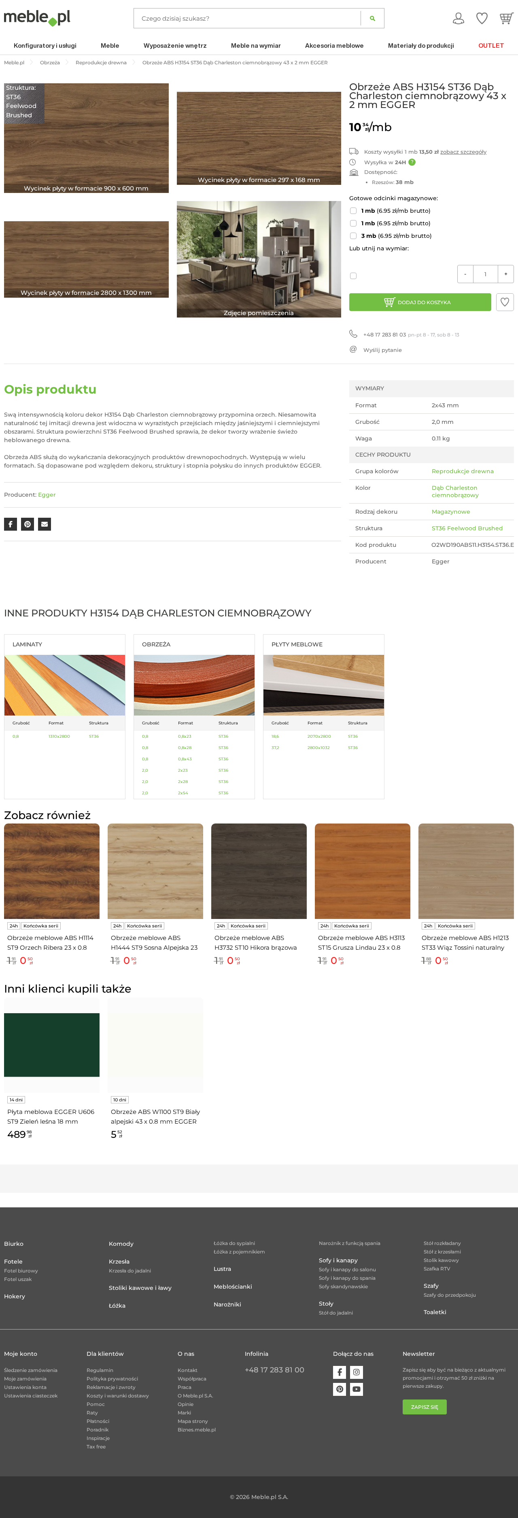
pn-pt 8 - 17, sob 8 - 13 (411, 334)
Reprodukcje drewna (463, 471)
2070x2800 (319, 736)
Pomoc (96, 1404)
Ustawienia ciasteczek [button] (30, 1396)
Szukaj (372, 18)
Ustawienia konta (25, 1387)
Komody (121, 1243)
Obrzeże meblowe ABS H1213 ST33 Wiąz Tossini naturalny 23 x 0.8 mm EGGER (465, 943)
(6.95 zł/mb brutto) (396, 210)
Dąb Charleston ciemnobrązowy (455, 491)
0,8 (16, 736)
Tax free (96, 1447)
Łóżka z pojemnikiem (239, 1252)
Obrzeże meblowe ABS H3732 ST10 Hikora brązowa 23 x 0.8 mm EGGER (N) (255, 943)
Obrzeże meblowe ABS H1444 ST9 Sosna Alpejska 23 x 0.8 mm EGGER (154, 943)
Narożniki (227, 1304)
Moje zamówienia (25, 1379)
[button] (505, 302)
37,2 (275, 747)
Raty (92, 1413)
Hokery (14, 1296)
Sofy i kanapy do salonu (347, 1269)
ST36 (94, 736)
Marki (184, 1413)
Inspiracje (98, 1438)
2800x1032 (319, 747)
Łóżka (117, 1305)
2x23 (183, 770)
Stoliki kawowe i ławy (140, 1287)
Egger (47, 494)
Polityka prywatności (112, 1379)
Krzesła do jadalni (130, 1271)
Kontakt (187, 1370)
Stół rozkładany (442, 1243)
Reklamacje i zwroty (111, 1387)
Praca (184, 1387)
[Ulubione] (482, 18)
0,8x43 (185, 759)
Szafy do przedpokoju (450, 1295)
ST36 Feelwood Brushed (467, 528)
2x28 (183, 781)
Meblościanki (233, 1286)
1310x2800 (59, 736)
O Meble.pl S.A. (195, 1396)
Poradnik (97, 1430)
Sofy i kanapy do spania (347, 1278)
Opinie (185, 1404)
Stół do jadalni (336, 1313)
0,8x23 (184, 736)
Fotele (13, 1261)
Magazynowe (451, 511)
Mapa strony (193, 1421)
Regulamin (100, 1370)
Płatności (98, 1421)
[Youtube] (356, 1389)
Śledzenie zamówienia (30, 1370)
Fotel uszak (18, 1279)
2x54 (183, 793)
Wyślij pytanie (382, 350)
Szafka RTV (437, 1269)
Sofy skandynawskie (343, 1286)
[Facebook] (339, 1372)
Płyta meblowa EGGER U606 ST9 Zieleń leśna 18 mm (50, 1116)
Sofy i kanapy (338, 1260)
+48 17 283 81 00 (274, 1370)
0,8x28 (184, 747)
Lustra (222, 1268)
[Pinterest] (339, 1389)
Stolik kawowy (441, 1260)
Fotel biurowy (21, 1271)
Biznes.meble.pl (197, 1430)
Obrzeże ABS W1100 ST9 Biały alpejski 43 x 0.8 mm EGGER (155, 1116)
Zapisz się (424, 1407)
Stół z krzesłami (442, 1252)
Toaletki (435, 1312)
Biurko (13, 1243)
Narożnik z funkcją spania (349, 1243)
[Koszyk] (507, 18)
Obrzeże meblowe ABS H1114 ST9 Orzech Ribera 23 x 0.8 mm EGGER (50, 943)
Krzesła (119, 1261)
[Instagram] (356, 1372)
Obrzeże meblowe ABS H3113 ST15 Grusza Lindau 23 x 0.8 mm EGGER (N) (361, 943)
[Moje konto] (458, 18)
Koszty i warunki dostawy (118, 1396)
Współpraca (192, 1379)
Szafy (431, 1285)
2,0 (145, 770)
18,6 (275, 736)
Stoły (326, 1303)
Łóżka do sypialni (234, 1243)
